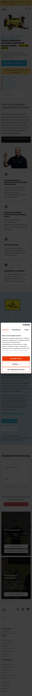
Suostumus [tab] (5, 329)
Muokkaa (15, 364)
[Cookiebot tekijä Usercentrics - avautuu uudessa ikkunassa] (23, 325)
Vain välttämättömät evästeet (16, 369)
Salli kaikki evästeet (16, 358)
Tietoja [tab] (26, 329)
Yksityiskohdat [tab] (16, 329)
